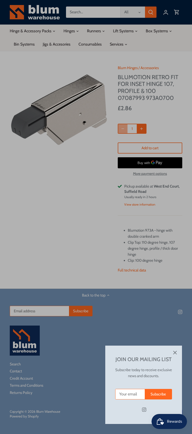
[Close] (175, 352)
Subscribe (158, 394)
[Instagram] (144, 409)
